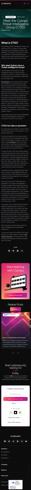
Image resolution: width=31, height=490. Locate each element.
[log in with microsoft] (20, 412)
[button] (24, 3)
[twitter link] (9, 441)
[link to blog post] (15, 330)
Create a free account (15, 295)
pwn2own (13, 142)
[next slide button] (18, 353)
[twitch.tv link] (22, 441)
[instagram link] (13, 441)
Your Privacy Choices (17, 482)
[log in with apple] (15, 412)
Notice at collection (13, 487)
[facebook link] (18, 441)
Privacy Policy (5, 482)
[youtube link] (26, 441)
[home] (6, 3)
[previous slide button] (13, 353)
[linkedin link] (5, 441)
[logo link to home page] (16, 437)
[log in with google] (11, 412)
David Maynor (5, 82)
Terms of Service (6, 485)
